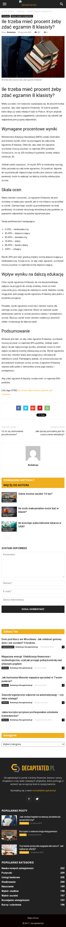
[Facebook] (29, 799)
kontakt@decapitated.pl (44, 790)
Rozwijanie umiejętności (15, 900)
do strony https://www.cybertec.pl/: (35, 390)
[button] (61, 4)
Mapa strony (33, 918)
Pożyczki (7, 872)
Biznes (5, 668)
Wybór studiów (10, 891)
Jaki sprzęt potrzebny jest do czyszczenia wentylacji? (49, 433)
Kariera (5, 702)
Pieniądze (24, 823)
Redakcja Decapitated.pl (27, 647)
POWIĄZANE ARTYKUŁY (18, 480)
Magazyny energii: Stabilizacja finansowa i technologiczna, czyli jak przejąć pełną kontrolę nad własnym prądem (32, 660)
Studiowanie (9, 881)
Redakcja (11, 32)
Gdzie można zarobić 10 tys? (35, 493)
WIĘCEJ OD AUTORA (16, 485)
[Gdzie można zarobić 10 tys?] (9, 497)
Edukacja (5, 16)
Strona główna (8, 11)
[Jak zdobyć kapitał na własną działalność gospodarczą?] (9, 820)
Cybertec (6, 394)
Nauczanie (8, 886)
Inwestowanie (7, 647)
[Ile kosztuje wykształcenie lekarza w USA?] (9, 526)
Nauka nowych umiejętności (22, 16)
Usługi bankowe (11, 877)
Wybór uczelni (10, 895)
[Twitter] (37, 799)
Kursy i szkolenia (11, 904)
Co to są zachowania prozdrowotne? (12, 433)
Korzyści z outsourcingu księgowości (38, 831)
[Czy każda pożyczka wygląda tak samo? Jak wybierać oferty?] (9, 849)
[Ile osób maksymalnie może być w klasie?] (9, 512)
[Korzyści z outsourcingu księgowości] (9, 835)
